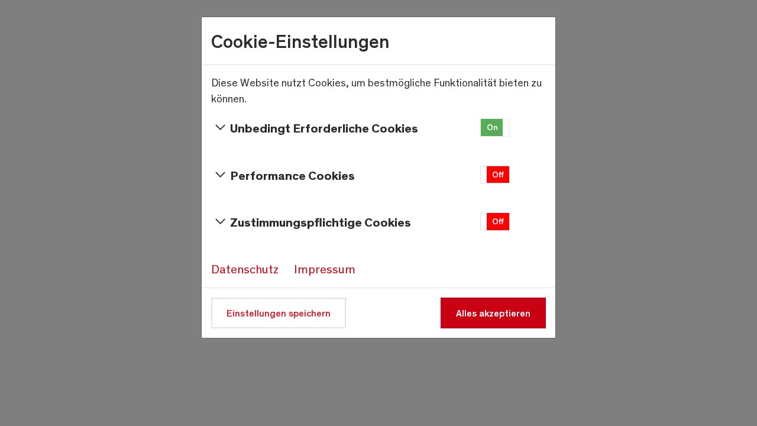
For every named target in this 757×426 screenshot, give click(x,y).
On (492, 127)
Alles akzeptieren (493, 312)
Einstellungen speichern (279, 312)
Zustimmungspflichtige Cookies (320, 221)
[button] (495, 127)
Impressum (324, 268)
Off (498, 174)
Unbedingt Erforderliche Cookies (324, 127)
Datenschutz (245, 268)
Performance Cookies (292, 174)
